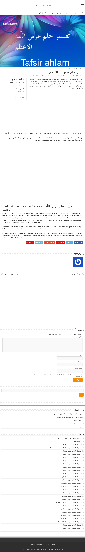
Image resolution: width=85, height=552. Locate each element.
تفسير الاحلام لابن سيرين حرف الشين (71, 483)
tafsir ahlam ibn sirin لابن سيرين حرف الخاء (69, 438)
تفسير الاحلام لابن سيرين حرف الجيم (71, 460)
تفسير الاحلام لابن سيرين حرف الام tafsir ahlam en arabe (65, 448)
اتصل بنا (61, 549)
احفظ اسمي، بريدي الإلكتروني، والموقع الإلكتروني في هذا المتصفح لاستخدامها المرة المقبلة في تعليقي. (57, 375)
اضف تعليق (38, 75)
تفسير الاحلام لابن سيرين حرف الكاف (71, 512)
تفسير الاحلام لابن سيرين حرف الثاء (72, 457)
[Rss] (44, 547)
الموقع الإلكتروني (78, 368)
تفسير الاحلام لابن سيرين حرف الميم (71, 515)
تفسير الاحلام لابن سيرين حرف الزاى (71, 477)
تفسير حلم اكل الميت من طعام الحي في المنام (70, 417)
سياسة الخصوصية (53, 549)
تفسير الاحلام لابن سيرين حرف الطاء (71, 493)
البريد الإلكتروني (77, 361)
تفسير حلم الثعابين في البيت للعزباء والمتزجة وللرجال (69, 414)
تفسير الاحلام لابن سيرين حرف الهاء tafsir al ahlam (67, 522)
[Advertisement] (42, 117)
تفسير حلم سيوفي (78, 423)
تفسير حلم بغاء (79, 427)
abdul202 (78, 75)
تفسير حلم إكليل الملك (11, 273)
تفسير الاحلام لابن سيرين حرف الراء (71, 473)
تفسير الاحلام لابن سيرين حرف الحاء (71, 464)
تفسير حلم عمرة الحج (17, 82)
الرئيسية (80, 13)
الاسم (80, 355)
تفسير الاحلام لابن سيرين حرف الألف (71, 444)
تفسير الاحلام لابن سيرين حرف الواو (71, 525)
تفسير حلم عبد (19, 95)
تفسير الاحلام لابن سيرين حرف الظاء (71, 496)
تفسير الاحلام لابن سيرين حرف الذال (71, 470)
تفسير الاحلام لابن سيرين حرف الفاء (71, 506)
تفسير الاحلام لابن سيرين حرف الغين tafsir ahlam (68, 502)
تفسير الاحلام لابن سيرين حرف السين (71, 480)
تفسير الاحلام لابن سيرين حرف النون (71, 518)
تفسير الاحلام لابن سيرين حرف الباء (72, 451)
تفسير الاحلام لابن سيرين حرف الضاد (71, 489)
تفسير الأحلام (78, 441)
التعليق (81, 337)
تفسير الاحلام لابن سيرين (28, 549)
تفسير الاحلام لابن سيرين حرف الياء (72, 528)
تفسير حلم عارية (19, 89)
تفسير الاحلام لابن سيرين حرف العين (67, 13)
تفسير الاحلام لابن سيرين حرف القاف (71, 509)
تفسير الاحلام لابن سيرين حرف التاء (72, 454)
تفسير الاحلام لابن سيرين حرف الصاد (71, 486)
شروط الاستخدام (41, 549)
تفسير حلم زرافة (79, 420)
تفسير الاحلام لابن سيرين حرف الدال (71, 467)
